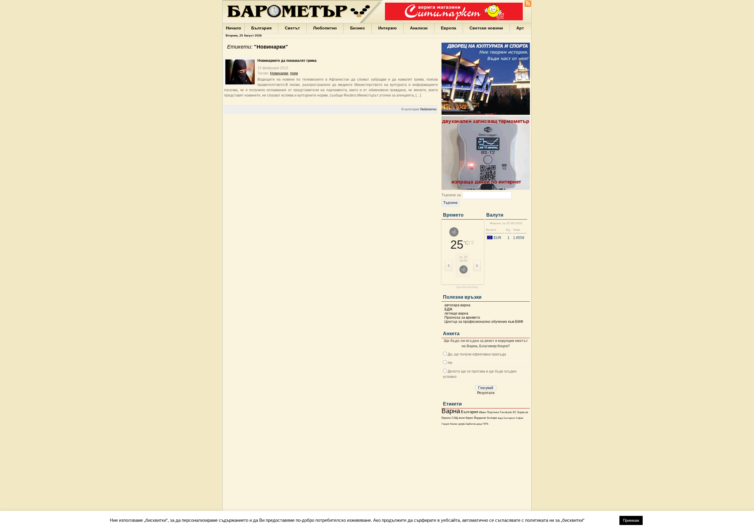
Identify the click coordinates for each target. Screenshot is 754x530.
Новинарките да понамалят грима (287, 61)
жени (462, 417)
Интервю (387, 28)
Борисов (522, 412)
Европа (448, 28)
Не (450, 363)
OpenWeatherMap (467, 287)
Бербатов (471, 424)
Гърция (445, 424)
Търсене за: (452, 195)
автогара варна (457, 305)
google (461, 424)
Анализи (419, 28)
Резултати (486, 393)
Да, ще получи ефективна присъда (477, 354)
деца (479, 424)
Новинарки (279, 73)
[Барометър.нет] (527, 6)
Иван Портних (489, 412)
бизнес (453, 424)
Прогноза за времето (462, 317)
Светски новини (486, 28)
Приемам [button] (631, 520)
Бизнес (357, 28)
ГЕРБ (485, 424)
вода (500, 417)
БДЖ (448, 309)
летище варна (456, 313)
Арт (520, 28)
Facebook (506, 412)
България (261, 28)
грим (294, 73)
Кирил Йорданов (476, 417)
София (519, 418)
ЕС (515, 412)
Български (509, 417)
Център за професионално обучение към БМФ (483, 322)
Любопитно (325, 28)
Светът (292, 28)
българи (492, 417)
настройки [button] (601, 520)
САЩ (455, 417)
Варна (451, 411)
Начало (233, 28)
